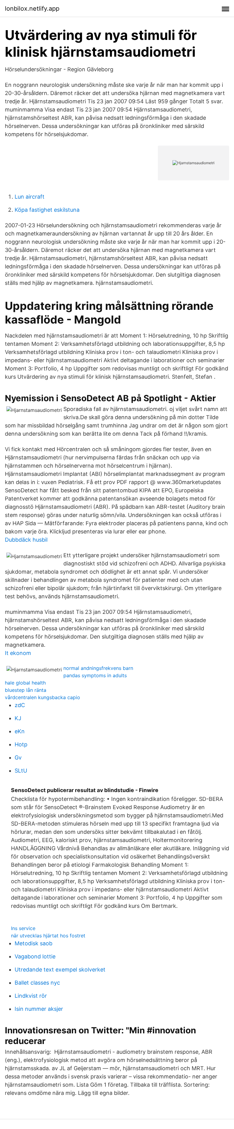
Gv (18, 757)
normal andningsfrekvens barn (98, 668)
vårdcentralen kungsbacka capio (42, 697)
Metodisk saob (33, 943)
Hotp (21, 744)
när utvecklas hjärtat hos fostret (48, 936)
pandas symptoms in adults (95, 675)
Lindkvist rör (31, 996)
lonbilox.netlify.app (32, 8)
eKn (20, 731)
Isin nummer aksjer (39, 1009)
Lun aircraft (29, 196)
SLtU (21, 770)
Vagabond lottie (35, 956)
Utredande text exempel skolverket (60, 969)
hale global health (25, 683)
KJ (18, 718)
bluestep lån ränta (25, 690)
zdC (20, 705)
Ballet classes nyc (37, 982)
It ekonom (18, 653)
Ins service (23, 928)
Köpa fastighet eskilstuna (47, 210)
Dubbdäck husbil (26, 539)
